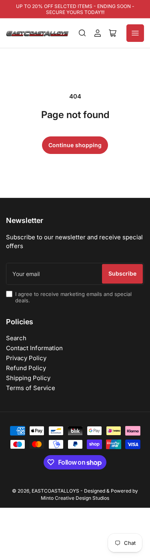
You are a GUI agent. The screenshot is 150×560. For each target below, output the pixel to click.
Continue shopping (75, 145)
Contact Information (34, 348)
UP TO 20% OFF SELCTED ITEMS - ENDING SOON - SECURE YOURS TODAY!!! (75, 9)
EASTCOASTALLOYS (55, 491)
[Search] (82, 33)
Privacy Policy (26, 358)
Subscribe (122, 273)
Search (16, 338)
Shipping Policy (28, 378)
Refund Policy (26, 368)
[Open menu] (135, 33)
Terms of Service (30, 388)
